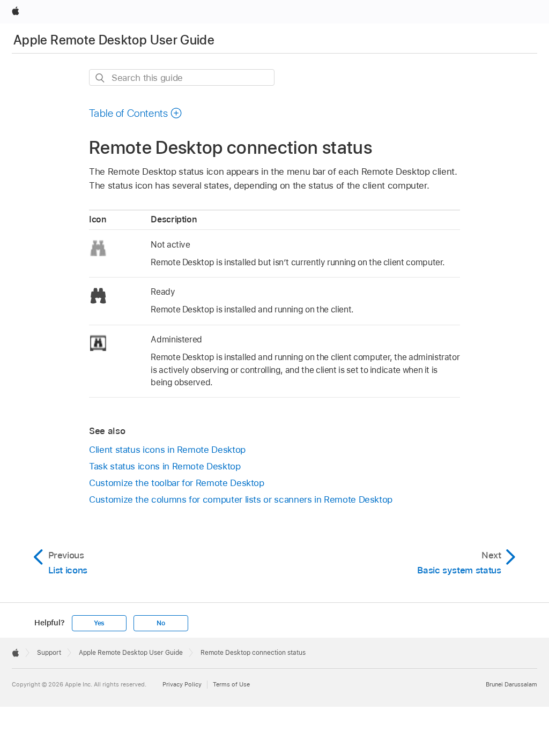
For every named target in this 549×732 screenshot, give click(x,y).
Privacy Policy (182, 684)
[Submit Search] (100, 78)
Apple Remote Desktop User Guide (113, 40)
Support (49, 652)
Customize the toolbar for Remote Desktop (176, 482)
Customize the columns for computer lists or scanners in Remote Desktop (240, 499)
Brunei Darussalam (511, 684)
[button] (135, 113)
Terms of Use (231, 684)
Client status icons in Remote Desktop (167, 449)
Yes (99, 623)
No (161, 623)
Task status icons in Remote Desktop (165, 466)
